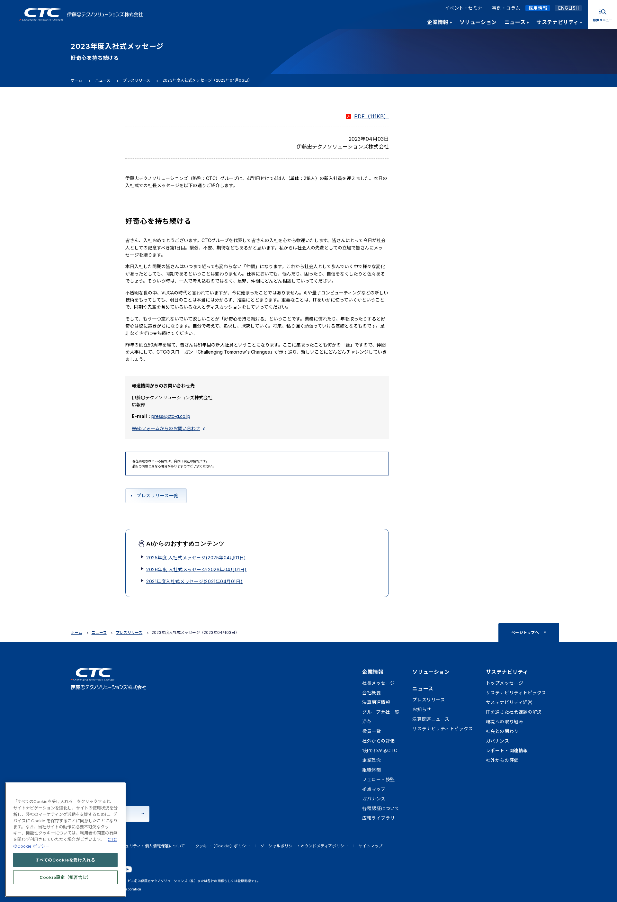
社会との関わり (502, 731)
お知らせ (421, 709)
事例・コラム (506, 8)
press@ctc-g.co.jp (170, 416)
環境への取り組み (504, 721)
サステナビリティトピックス (442, 728)
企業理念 (371, 760)
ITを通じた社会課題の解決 (514, 712)
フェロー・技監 (378, 779)
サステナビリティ (507, 672)
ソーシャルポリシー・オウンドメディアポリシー (304, 845)
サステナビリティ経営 (509, 702)
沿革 (366, 721)
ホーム (77, 80)
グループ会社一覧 (380, 712)
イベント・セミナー (466, 8)
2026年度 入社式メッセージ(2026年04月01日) (196, 569)
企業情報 (372, 672)
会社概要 (371, 692)
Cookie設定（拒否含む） (65, 876)
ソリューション (431, 672)
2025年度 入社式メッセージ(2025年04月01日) (196, 557)
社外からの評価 (378, 741)
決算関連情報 (376, 702)
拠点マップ (374, 789)
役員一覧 (371, 731)
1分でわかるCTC (380, 750)
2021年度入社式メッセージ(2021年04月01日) (194, 581)
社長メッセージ (378, 683)
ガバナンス (374, 798)
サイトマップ (371, 845)
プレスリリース (136, 80)
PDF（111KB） (371, 116)
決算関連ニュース (430, 719)
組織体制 (371, 769)
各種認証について (380, 808)
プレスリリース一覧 (157, 495)
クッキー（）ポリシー (222, 845)
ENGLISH (568, 8)
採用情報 (538, 8)
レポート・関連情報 (507, 750)
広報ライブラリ (378, 818)
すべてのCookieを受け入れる (65, 859)
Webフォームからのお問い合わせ (166, 428)
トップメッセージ (504, 683)
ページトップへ (525, 632)
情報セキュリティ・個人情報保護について (147, 845)
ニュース (103, 80)
